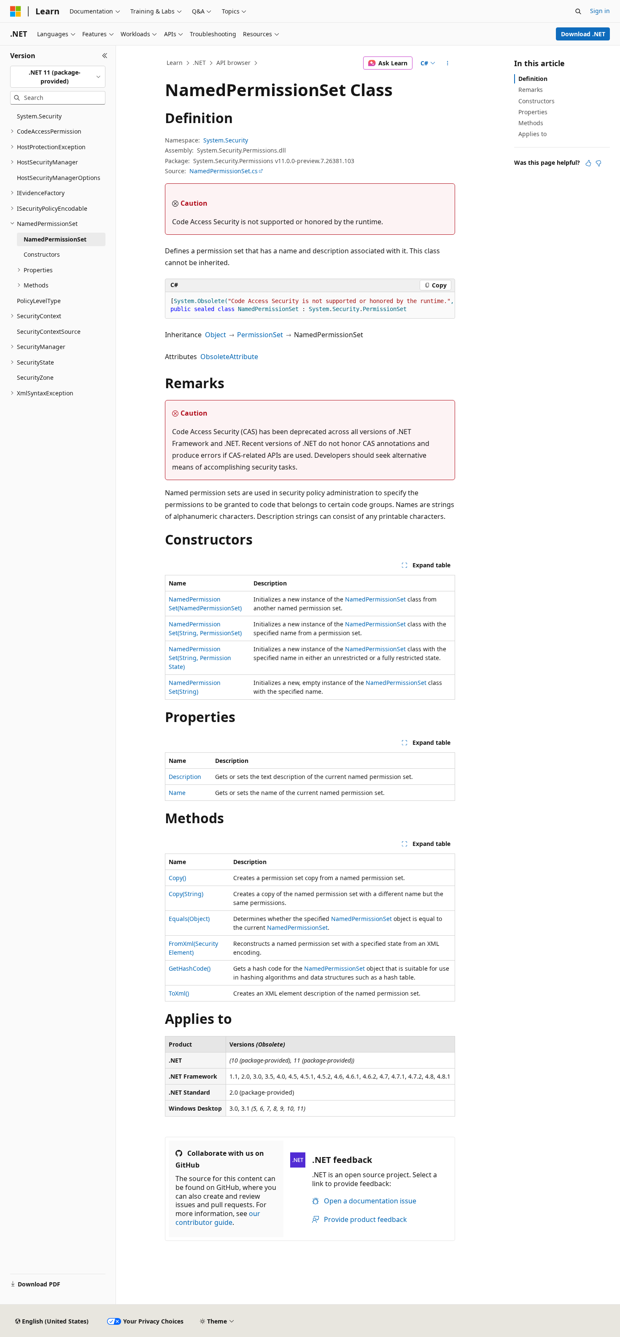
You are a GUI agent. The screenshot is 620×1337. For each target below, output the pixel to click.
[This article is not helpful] (598, 163)
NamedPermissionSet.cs (223, 171)
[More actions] (447, 63)
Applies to (532, 134)
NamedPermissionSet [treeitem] (55, 239)
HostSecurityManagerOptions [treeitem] (58, 178)
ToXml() (179, 993)
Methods (530, 123)
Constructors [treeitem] (42, 254)
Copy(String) (186, 894)
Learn (175, 63)
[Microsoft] (15, 11)
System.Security (225, 140)
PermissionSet (260, 334)
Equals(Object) (189, 919)
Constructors (536, 101)
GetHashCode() (189, 968)
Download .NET (583, 34)
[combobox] (57, 77)
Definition (532, 79)
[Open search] (578, 11)
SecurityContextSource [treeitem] (49, 332)
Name (177, 793)
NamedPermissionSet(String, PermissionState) (200, 658)
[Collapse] (104, 55)
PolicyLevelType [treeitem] (39, 301)
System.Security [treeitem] (39, 116)
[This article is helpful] (588, 163)
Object (215, 334)
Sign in (600, 11)
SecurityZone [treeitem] (35, 377)
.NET (199, 63)
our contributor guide (217, 1218)
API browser (233, 63)
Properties (532, 112)
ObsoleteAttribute (229, 356)
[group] (310, 305)
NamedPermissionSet (375, 599)
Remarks (530, 90)
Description (185, 777)
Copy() (177, 878)
